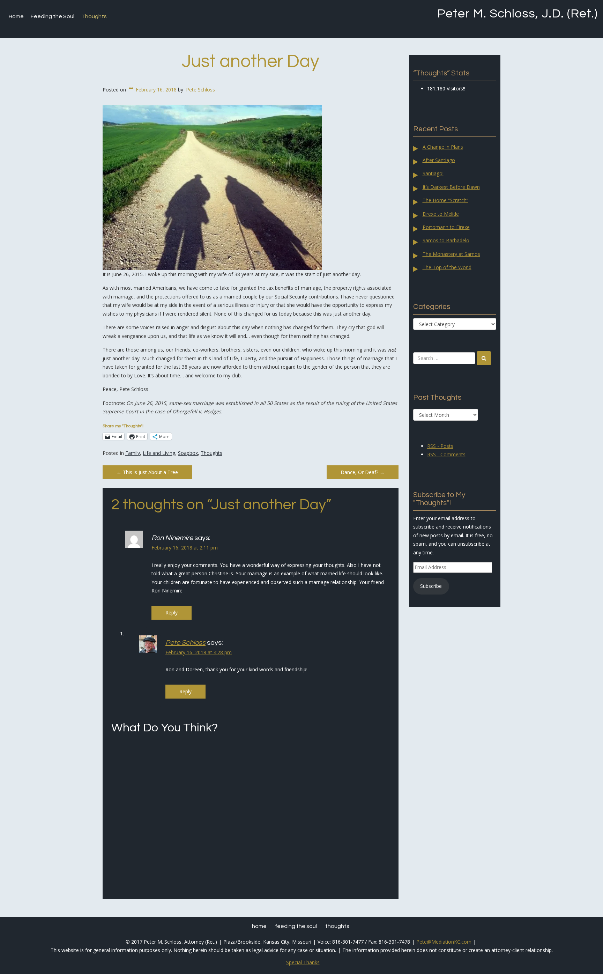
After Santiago (439, 160)
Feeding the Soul (52, 16)
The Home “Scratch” (445, 200)
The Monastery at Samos (451, 254)
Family (132, 453)
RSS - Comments (446, 454)
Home (16, 16)
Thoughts (94, 16)
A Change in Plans (443, 146)
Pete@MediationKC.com (443, 941)
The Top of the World (447, 267)
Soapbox (188, 453)
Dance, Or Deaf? (363, 472)
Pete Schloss (200, 89)
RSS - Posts (440, 446)
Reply (171, 612)
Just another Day (250, 61)
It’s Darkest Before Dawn (451, 187)
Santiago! (433, 173)
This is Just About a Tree (147, 472)
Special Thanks (303, 962)
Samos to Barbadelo (446, 240)
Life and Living (159, 453)
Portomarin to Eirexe (446, 227)
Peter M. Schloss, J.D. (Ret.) (517, 13)
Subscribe (431, 586)
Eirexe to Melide (441, 214)
